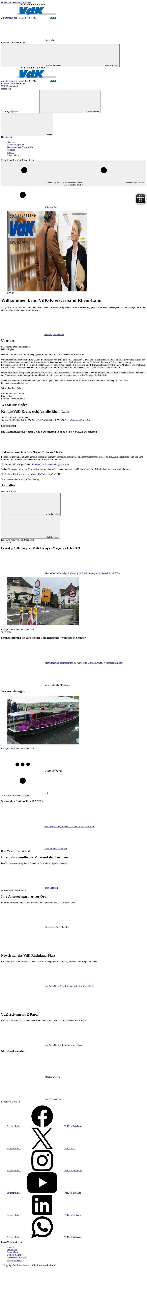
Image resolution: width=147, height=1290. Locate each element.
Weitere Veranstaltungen (56, 848)
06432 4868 (42, 420)
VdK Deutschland (9, 86)
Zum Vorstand (51, 888)
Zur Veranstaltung (69, 826)
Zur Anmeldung (69, 986)
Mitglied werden (52, 1077)
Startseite (11, 142)
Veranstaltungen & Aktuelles (20, 147)
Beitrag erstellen (14, 1260)
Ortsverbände (13, 155)
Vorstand (11, 150)
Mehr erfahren (82, 573)
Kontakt (10, 152)
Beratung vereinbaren (54, 334)
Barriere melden (14, 1255)
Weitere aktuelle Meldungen (57, 685)
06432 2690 (14, 420)
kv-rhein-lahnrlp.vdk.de (50, 464)
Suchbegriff (6, 111)
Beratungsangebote (15, 144)
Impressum (12, 1249)
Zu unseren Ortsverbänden (57, 927)
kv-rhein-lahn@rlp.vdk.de (79, 420)
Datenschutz (12, 1252)
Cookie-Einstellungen (17, 1258)
